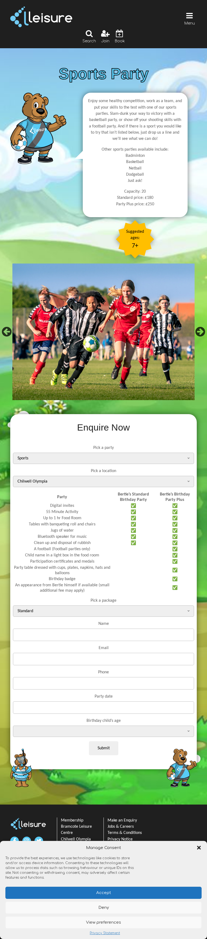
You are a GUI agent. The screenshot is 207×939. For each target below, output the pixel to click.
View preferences (103, 922)
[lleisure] (28, 823)
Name (103, 624)
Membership (72, 820)
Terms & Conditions (125, 833)
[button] (199, 847)
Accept (103, 893)
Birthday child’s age (104, 721)
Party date (104, 696)
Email (104, 648)
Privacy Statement (105, 933)
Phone (103, 672)
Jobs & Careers (121, 826)
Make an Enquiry (122, 820)
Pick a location (103, 471)
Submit (104, 748)
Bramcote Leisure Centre (76, 829)
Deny (103, 907)
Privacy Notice (120, 839)
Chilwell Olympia (76, 839)
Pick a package (103, 600)
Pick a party (103, 448)
